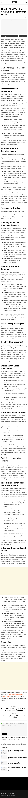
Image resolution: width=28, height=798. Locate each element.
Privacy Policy (11, 793)
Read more (5, 747)
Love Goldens (6, 696)
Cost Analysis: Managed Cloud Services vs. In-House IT (15, 762)
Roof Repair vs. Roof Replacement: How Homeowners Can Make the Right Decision (17, 757)
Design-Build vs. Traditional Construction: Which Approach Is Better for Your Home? (14, 738)
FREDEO (13, 2)
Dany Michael (5, 740)
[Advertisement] (14, 581)
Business (4, 734)
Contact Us (3, 793)
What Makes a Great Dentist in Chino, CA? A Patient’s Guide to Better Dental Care (17, 769)
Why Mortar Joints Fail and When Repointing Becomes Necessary (16, 751)
